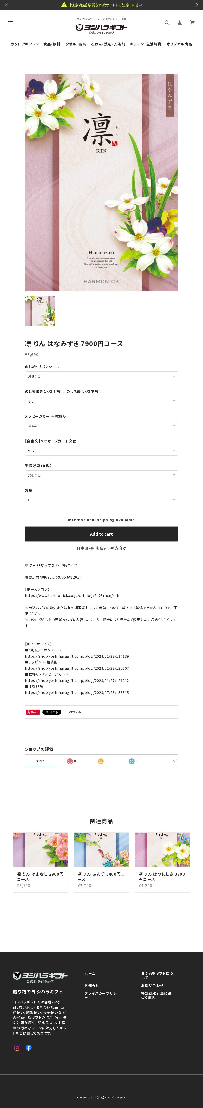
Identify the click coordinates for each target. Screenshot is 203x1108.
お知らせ (91, 986)
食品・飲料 (52, 44)
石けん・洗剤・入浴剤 (108, 44)
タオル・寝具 (76, 44)
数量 (29, 490)
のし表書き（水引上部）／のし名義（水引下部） (63, 391)
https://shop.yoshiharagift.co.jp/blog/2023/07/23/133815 (77, 692)
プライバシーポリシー (100, 995)
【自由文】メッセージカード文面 (50, 440)
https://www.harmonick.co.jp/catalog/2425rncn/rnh (72, 595)
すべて (40, 761)
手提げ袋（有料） (38, 465)
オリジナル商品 (179, 44)
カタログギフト (23, 44)
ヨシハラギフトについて (157, 976)
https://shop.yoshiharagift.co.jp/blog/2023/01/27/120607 (77, 668)
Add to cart (101, 534)
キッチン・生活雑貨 (146, 44)
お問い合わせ (152, 986)
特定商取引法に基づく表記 (156, 995)
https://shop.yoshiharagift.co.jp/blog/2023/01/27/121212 (77, 680)
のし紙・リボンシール (42, 366)
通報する (75, 712)
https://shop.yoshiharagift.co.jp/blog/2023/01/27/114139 (77, 656)
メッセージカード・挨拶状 (46, 416)
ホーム (89, 974)
